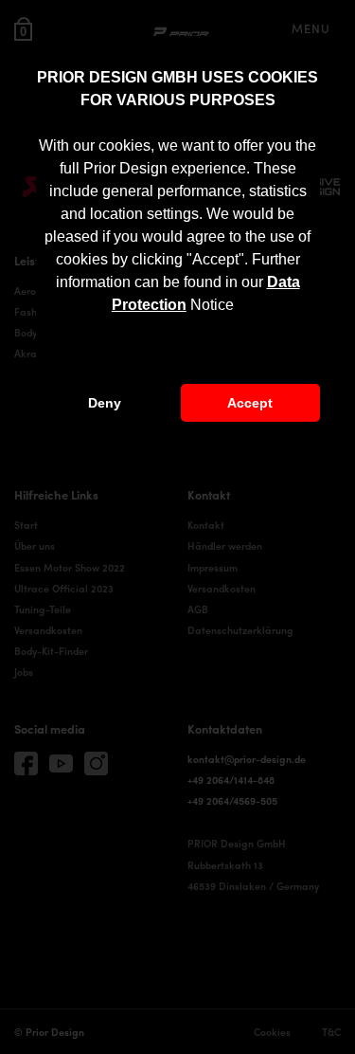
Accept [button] (250, 402)
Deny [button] (104, 402)
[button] (240, 306)
